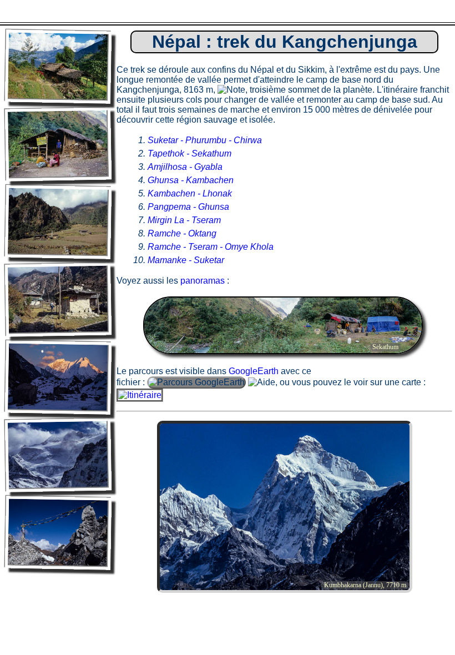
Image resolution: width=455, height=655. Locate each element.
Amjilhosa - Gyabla (185, 167)
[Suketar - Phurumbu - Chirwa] (58, 66)
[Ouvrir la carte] (140, 395)
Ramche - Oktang (182, 233)
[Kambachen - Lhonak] (58, 377)
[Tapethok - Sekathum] (58, 144)
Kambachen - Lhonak (190, 193)
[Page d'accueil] (43, 11)
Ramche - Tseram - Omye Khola (211, 246)
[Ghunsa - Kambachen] (58, 299)
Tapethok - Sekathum (189, 153)
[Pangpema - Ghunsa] (58, 455)
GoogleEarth (254, 371)
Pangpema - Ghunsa (188, 206)
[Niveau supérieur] (216, 11)
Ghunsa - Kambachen (191, 180)
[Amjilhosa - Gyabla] (58, 222)
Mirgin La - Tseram (184, 220)
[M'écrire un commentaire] (389, 11)
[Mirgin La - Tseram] (58, 533)
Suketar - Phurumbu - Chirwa (205, 140)
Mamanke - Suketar (186, 260)
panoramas (202, 280)
